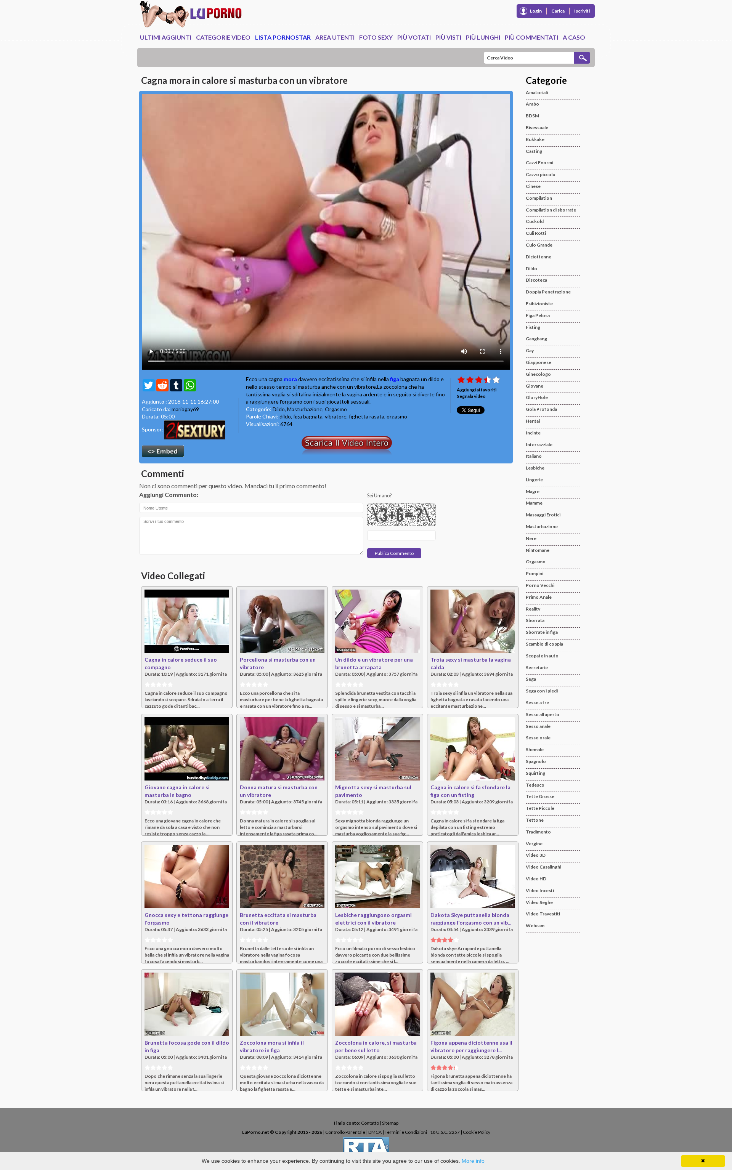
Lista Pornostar (283, 37)
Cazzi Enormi (539, 162)
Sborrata (535, 620)
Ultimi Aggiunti (165, 37)
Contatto (370, 1123)
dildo (285, 416)
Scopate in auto (542, 656)
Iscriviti (582, 11)
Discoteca (536, 280)
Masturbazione (305, 409)
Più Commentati (531, 37)
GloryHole (537, 397)
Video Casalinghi (543, 867)
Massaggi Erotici (543, 515)
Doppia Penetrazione (548, 292)
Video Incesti (540, 890)
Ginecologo (538, 374)
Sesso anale (538, 726)
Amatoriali (537, 92)
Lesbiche (535, 468)
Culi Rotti (536, 233)
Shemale (535, 749)
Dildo (279, 409)
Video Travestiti (543, 914)
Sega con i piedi (542, 691)
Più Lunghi (483, 37)
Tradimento (538, 832)
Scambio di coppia (544, 644)
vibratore (336, 416)
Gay (530, 350)
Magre (532, 491)
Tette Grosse (540, 796)
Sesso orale (538, 737)
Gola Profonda (541, 409)
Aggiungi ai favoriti (476, 390)
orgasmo (397, 416)
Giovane (534, 386)
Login (536, 11)
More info (473, 1161)
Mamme (534, 503)
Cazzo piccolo (540, 174)
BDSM (532, 116)
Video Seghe (539, 902)
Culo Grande (539, 245)
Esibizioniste (539, 303)
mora (290, 379)
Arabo (532, 104)
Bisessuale (537, 127)
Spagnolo (536, 761)
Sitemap (390, 1123)
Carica (558, 11)
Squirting (535, 773)
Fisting (533, 327)
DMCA (375, 1132)
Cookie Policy (476, 1132)
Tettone (535, 820)
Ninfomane (537, 550)
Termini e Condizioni (406, 1132)
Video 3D (536, 855)
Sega (531, 679)
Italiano (534, 456)
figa (394, 379)
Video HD (536, 879)
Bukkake (535, 139)
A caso (574, 37)
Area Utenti (335, 37)
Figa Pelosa (538, 315)
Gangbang (536, 338)
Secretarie (537, 667)
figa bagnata (308, 416)
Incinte (533, 433)
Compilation (539, 198)
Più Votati (414, 37)
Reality (533, 609)
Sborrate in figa (542, 632)
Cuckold (535, 221)
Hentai (533, 421)
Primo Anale (539, 597)
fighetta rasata (366, 416)
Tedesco (535, 785)
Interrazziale (539, 444)
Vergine (534, 843)
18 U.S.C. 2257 (445, 1132)
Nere (531, 538)
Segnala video (471, 396)
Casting (534, 151)
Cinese (533, 186)
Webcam (535, 925)
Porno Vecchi (540, 585)
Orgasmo (336, 409)
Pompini (534, 573)
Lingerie (534, 479)
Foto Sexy (376, 37)
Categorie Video (223, 37)
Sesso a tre (537, 702)
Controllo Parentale (345, 1132)
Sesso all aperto (542, 714)
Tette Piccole (540, 808)
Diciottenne (538, 257)
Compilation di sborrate (551, 210)
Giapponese (538, 362)
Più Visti (448, 37)
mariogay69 (185, 409)
